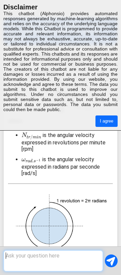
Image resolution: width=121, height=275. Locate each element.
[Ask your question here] (53, 261)
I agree (106, 121)
